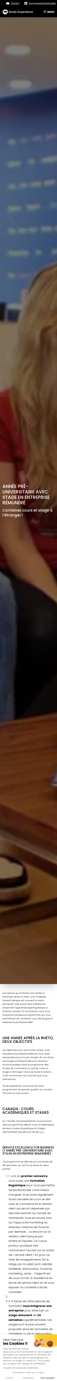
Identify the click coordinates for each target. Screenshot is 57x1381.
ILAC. (42, 1131)
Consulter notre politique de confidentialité (20, 1368)
